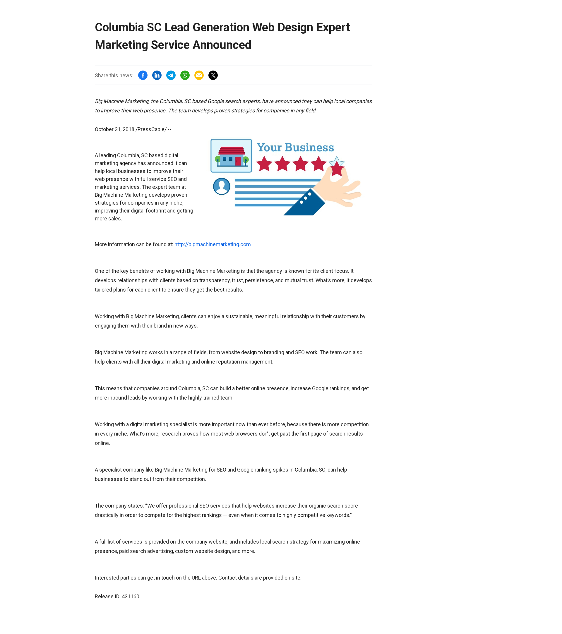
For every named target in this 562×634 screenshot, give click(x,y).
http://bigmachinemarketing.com (212, 244)
